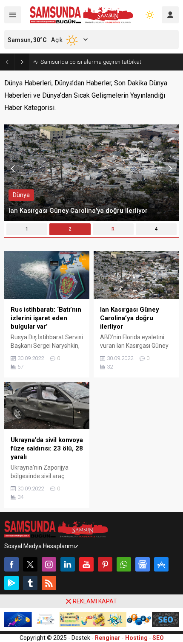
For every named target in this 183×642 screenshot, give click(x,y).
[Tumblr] (30, 583)
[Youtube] (86, 564)
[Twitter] (30, 564)
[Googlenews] (142, 564)
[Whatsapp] (124, 564)
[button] (26, 229)
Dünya (21, 194)
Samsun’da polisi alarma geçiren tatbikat (90, 62)
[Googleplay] (11, 583)
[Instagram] (49, 564)
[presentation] (12, 168)
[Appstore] (161, 564)
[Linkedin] (67, 564)
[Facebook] (11, 564)
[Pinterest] (105, 564)
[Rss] (49, 583)
